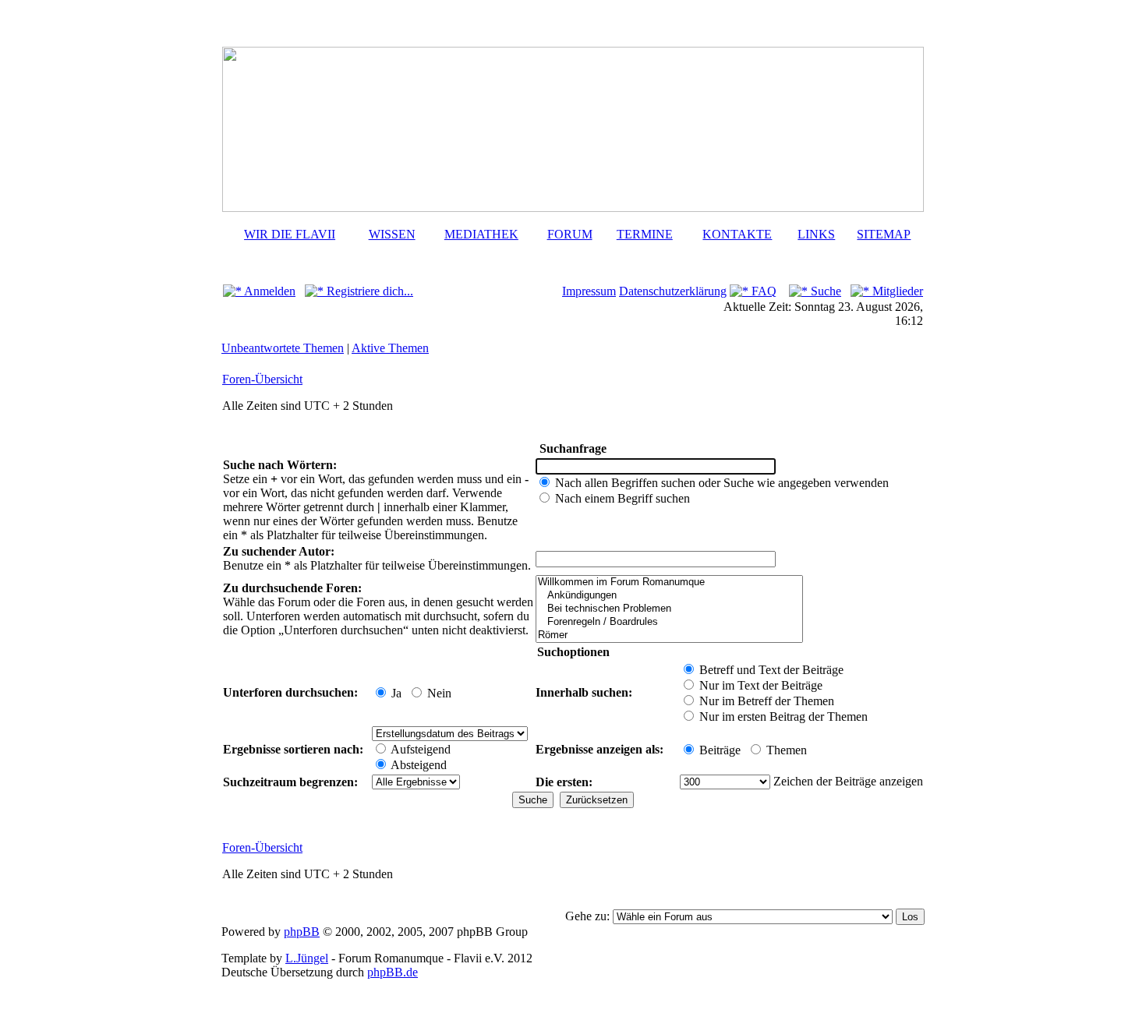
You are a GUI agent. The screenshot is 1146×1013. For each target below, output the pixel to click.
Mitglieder (896, 291)
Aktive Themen (390, 348)
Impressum (589, 291)
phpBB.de (392, 972)
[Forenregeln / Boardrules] (669, 622)
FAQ (762, 291)
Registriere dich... (368, 291)
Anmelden (268, 291)
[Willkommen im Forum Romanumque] (669, 582)
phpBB (302, 931)
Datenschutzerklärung (673, 291)
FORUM (569, 234)
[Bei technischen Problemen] (669, 609)
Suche (824, 291)
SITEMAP (884, 234)
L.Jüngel (306, 958)
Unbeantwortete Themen (282, 348)
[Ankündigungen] (669, 595)
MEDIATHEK (481, 234)
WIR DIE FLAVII (289, 234)
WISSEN (392, 234)
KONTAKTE (737, 234)
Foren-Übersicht (262, 379)
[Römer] (669, 635)
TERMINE (645, 234)
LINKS (816, 234)
